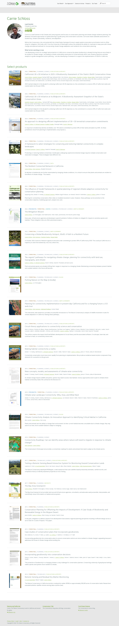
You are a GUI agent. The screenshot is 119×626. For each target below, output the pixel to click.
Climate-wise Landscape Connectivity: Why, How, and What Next (52, 395)
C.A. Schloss (53, 535)
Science (47, 71)
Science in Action (79, 4)
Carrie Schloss (28, 77)
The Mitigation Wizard (34, 211)
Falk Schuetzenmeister (86, 466)
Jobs (21, 621)
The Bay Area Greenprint (35, 486)
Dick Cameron (36, 169)
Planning (40, 71)
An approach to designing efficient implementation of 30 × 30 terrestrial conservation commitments (66, 121)
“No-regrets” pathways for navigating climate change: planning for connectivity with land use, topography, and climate (64, 259)
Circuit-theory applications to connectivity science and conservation (53, 326)
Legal (16, 621)
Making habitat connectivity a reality (40, 349)
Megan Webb (91, 77)
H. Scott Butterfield (40, 466)
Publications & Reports (57, 71)
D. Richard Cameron (39, 124)
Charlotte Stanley (45, 237)
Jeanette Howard (37, 77)
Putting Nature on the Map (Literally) (40, 280)
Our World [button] (60, 4)
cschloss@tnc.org (30, 28)
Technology (48, 141)
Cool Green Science (84, 606)
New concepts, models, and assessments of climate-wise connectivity (53, 371)
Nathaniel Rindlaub (46, 309)
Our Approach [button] (69, 4)
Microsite (48, 483)
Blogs (61, 277)
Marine (48, 209)
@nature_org (11, 612)
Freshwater (32, 209)
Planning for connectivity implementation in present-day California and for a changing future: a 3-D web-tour (66, 305)
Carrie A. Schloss (29, 124)
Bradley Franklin (49, 124)
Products (88, 4)
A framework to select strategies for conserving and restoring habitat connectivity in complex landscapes (64, 145)
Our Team (94, 4)
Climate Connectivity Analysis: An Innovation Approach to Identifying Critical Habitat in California (65, 417)
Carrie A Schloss (76, 374)
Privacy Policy (10, 621)
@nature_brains (83, 610)
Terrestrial (32, 71)
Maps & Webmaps (79, 209)
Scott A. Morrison (67, 124)
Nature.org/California (13, 606)
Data (52, 163)
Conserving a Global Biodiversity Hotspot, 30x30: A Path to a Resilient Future (56, 234)
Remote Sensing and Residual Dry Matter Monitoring (47, 577)
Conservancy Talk (48, 606)
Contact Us (26, 621)
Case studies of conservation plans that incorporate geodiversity (52, 532)
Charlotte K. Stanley (82, 77)
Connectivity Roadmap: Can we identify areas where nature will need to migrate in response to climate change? (68, 441)
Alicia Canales (72, 77)
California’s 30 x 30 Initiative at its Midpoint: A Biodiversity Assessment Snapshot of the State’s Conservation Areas (64, 98)
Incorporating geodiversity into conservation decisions (47, 554)
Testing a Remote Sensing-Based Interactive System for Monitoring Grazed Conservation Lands (64, 463)
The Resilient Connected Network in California (44, 166)
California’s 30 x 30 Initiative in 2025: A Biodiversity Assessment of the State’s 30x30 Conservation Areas (68, 74)
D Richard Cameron (49, 374)
